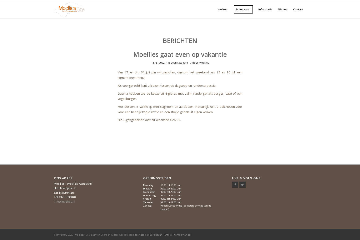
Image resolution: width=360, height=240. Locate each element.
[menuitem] (223, 9)
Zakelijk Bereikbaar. (151, 234)
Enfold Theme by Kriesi (178, 234)
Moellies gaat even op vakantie (180, 54)
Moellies (204, 62)
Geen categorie (179, 62)
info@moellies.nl (64, 201)
